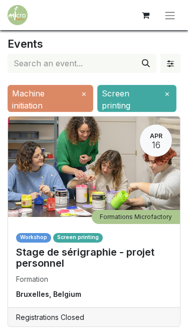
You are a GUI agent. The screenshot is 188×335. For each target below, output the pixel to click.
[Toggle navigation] (169, 15)
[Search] (145, 63)
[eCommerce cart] (145, 15)
